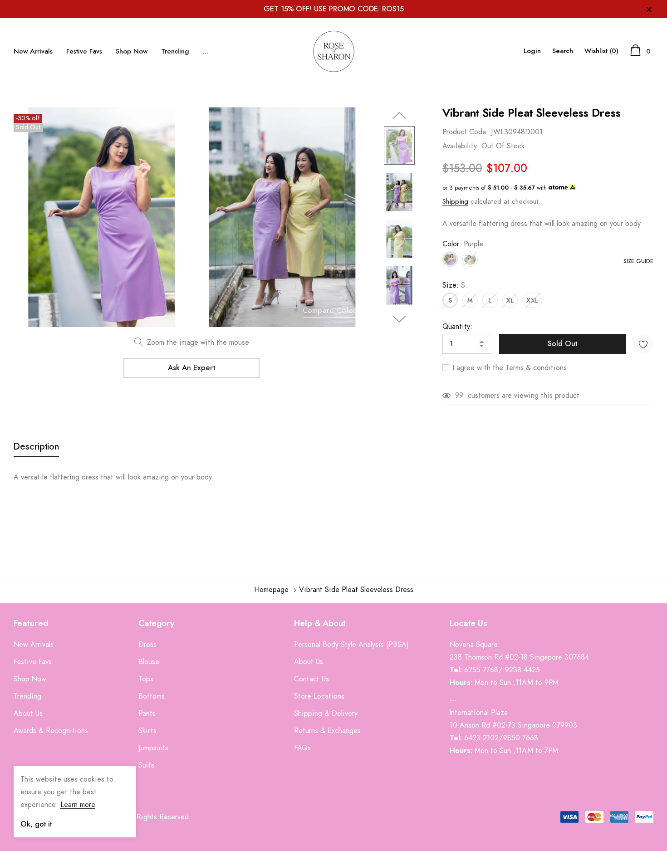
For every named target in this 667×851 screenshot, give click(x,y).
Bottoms (151, 696)
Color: (462, 244)
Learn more (77, 804)
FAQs (302, 748)
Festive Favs (84, 51)
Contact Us (311, 679)
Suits (146, 765)
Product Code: (465, 132)
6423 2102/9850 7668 (501, 738)
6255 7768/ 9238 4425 (502, 670)
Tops (145, 679)
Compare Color (329, 310)
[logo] (333, 51)
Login (532, 51)
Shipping (455, 201)
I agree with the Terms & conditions (509, 368)
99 (459, 395)
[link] (399, 145)
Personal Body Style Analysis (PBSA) (351, 644)
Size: (453, 285)
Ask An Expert (191, 368)
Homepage (271, 589)
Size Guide (638, 261)
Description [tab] (36, 446)
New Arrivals (33, 51)
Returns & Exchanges (327, 730)
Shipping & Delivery (326, 713)
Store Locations (319, 696)
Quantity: (457, 326)
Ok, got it (36, 824)
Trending (175, 51)
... (205, 51)
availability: (460, 146)
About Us (308, 661)
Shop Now (131, 51)
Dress (147, 644)
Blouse (148, 661)
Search (562, 51)
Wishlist (601, 51)
